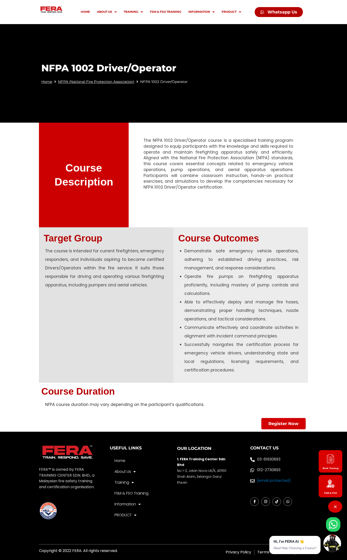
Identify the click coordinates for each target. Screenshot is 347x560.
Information (125, 504)
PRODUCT (123, 515)
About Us (122, 471)
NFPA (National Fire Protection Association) (96, 81)
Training (121, 482)
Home (46, 81)
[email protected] (274, 480)
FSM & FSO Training (131, 493)
